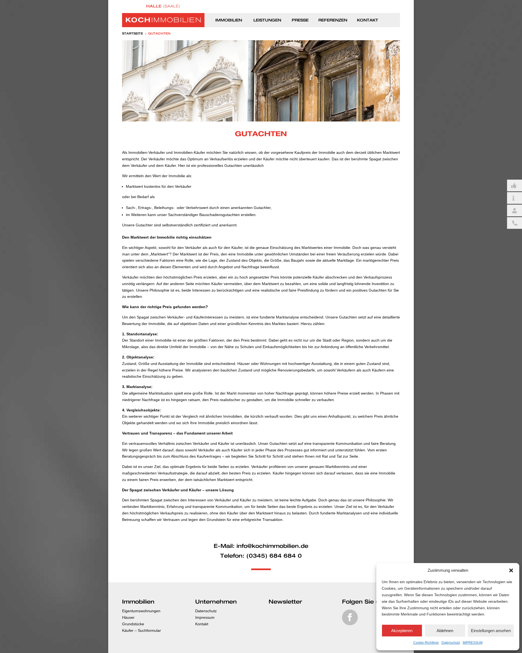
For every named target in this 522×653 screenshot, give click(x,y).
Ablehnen (445, 630)
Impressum (205, 617)
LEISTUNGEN (267, 20)
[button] (511, 570)
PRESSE (300, 20)
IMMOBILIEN (228, 20)
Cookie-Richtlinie (426, 643)
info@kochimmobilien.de (272, 546)
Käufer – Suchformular (141, 630)
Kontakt (201, 624)
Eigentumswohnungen (141, 611)
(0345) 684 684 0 (274, 556)
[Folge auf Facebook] (350, 617)
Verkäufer (193, 247)
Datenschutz (451, 643)
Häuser (128, 617)
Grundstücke (133, 624)
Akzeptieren (401, 630)
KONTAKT (367, 20)
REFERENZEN (332, 20)
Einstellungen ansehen (491, 630)
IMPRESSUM (473, 643)
